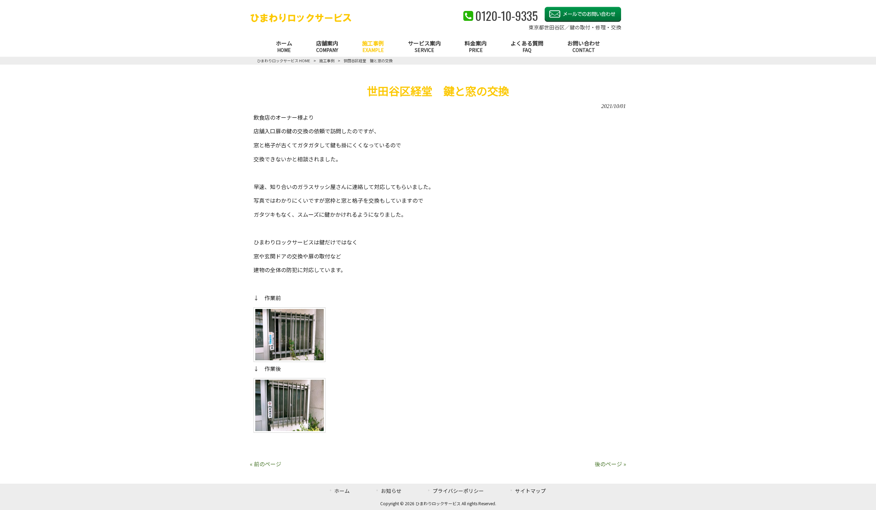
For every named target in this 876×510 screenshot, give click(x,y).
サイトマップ (530, 490)
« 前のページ (265, 464)
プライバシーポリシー (458, 490)
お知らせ (391, 490)
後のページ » (610, 464)
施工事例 (326, 60)
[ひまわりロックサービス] (301, 21)
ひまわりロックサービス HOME (283, 60)
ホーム (342, 490)
